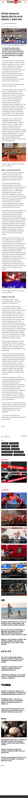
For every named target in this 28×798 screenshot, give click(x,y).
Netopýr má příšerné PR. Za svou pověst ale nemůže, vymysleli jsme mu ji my (13, 758)
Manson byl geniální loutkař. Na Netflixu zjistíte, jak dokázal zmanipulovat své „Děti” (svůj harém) (13, 641)
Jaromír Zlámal (6, 446)
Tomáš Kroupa (6, 449)
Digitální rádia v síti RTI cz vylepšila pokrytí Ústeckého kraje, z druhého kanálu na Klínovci (12, 701)
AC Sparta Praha (14, 443)
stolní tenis (5, 443)
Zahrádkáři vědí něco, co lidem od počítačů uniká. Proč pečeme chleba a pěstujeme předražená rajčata (14, 742)
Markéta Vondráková (7, 452)
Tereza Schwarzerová (19, 454)
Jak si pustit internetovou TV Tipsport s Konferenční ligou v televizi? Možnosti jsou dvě (13, 710)
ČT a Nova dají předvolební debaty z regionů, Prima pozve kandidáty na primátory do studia (12, 659)
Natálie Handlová (18, 452)
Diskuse (7, 436)
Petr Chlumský (15, 449)
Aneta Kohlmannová (10, 23)
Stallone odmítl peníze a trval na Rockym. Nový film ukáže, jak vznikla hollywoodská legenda (13, 623)
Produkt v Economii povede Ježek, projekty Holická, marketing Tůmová (11, 668)
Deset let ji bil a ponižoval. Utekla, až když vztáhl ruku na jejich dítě (13, 750)
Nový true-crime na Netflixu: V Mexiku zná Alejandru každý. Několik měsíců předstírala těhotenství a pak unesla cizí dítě (13, 632)
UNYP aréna (15, 446)
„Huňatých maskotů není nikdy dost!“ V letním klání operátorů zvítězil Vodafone (13, 676)
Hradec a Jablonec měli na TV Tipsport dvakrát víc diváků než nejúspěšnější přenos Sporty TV (13, 692)
